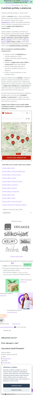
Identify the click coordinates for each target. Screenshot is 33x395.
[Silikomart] (16, 234)
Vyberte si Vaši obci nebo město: (13, 209)
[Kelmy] (9, 241)
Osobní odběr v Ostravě (9, 188)
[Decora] (12, 248)
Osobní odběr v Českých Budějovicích (13, 171)
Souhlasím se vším (16, 385)
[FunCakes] (25, 248)
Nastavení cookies (16, 390)
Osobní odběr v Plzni (8, 195)
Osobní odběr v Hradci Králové (11, 174)
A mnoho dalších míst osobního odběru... (14, 205)
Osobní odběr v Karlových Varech (12, 181)
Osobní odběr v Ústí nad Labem (12, 201)
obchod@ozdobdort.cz (7, 327)
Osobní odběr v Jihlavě (9, 178)
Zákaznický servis (8, 338)
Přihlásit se (27, 264)
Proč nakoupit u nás (9, 343)
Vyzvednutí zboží (8, 348)
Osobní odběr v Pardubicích (10, 191)
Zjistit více (23, 282)
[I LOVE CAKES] (21, 227)
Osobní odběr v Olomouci (10, 185)
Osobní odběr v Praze (8, 198)
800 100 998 (16, 324)
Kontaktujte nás (12, 312)
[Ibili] (8, 227)
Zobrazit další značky (16, 256)
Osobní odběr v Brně (8, 168)
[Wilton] (25, 241)
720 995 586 (6, 362)
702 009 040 (7, 358)
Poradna (19, 348)
